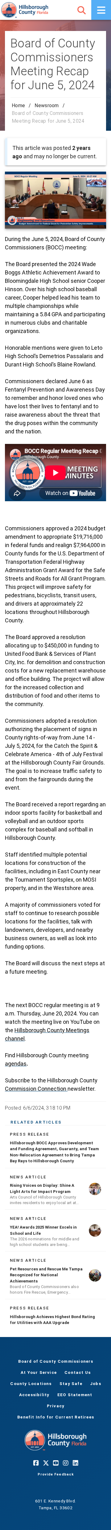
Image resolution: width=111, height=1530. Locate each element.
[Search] (81, 9)
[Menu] (101, 10)
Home (18, 105)
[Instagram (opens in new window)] (65, 1463)
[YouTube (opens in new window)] (55, 1463)
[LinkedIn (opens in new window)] (75, 1463)
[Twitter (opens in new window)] (46, 1463)
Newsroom (47, 105)
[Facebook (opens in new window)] (36, 1463)
